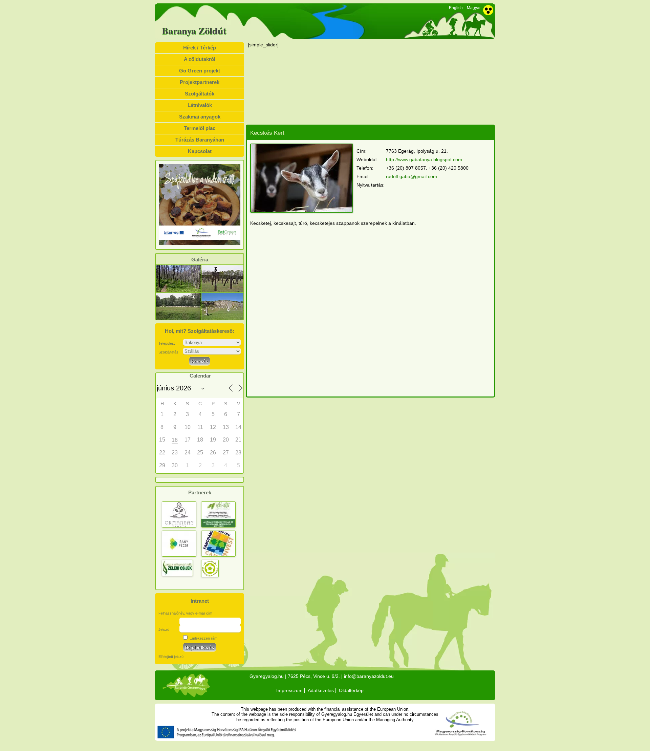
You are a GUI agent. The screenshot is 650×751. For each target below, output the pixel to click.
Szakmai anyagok (199, 117)
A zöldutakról (199, 59)
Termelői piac (199, 128)
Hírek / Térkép (199, 47)
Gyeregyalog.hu (267, 676)
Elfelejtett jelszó (170, 657)
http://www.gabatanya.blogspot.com (424, 159)
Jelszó (163, 629)
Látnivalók (200, 105)
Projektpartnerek (199, 82)
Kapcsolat (200, 151)
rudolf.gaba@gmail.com (411, 176)
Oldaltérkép (351, 690)
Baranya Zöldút (194, 31)
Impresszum (289, 690)
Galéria (199, 259)
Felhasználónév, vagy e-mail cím (185, 613)
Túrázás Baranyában (199, 140)
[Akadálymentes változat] (488, 10)
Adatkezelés (321, 690)
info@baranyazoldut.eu (369, 676)
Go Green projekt (199, 70)
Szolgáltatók (199, 93)
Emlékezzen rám (203, 638)
